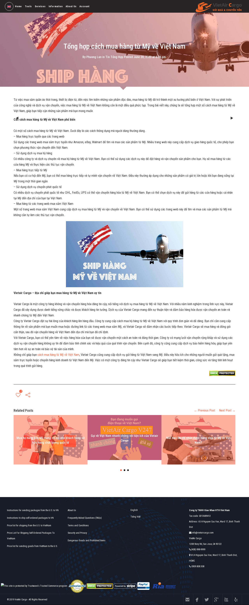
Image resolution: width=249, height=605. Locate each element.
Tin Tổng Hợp (114, 57)
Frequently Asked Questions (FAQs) (85, 518)
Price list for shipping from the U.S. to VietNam (29, 525)
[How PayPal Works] (143, 586)
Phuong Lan (94, 57)
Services (40, 6)
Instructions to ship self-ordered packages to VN (30, 518)
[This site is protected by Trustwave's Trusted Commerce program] (34, 586)
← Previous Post (204, 410)
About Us (71, 6)
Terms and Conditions (78, 525)
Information (56, 6)
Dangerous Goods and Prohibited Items (86, 540)
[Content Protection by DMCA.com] (222, 373)
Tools (28, 6)
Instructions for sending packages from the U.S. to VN (33, 510)
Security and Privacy (77, 533)
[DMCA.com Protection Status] (100, 586)
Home (18, 6)
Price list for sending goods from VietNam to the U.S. (32, 546)
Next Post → (227, 410)
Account (84, 6)
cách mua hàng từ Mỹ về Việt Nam (58, 355)
